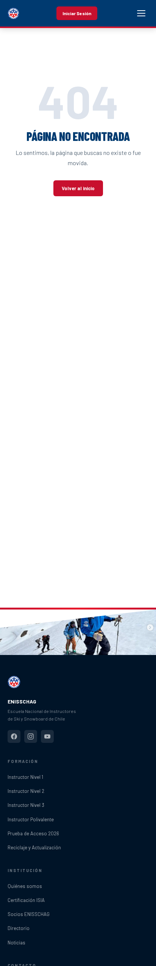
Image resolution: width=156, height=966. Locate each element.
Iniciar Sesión (76, 13)
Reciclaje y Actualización (34, 847)
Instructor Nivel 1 (25, 777)
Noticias (16, 942)
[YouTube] (47, 736)
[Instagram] (30, 736)
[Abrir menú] (141, 13)
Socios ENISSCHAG (29, 914)
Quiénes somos (25, 886)
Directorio (19, 928)
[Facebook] (14, 736)
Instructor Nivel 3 (26, 805)
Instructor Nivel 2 (26, 791)
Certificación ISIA (26, 900)
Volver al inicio (78, 188)
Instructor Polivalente (31, 819)
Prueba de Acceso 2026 (33, 833)
